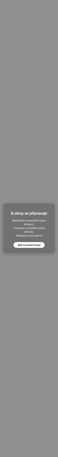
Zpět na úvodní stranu (29, 245)
